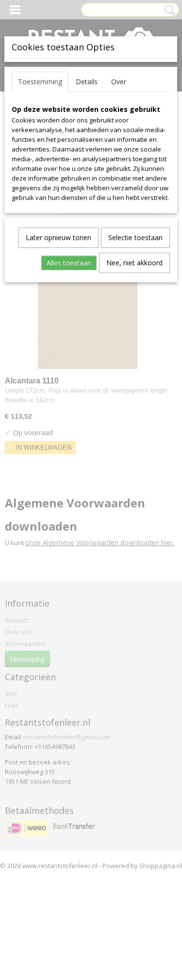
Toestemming (40, 81)
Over (118, 81)
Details (87, 81)
